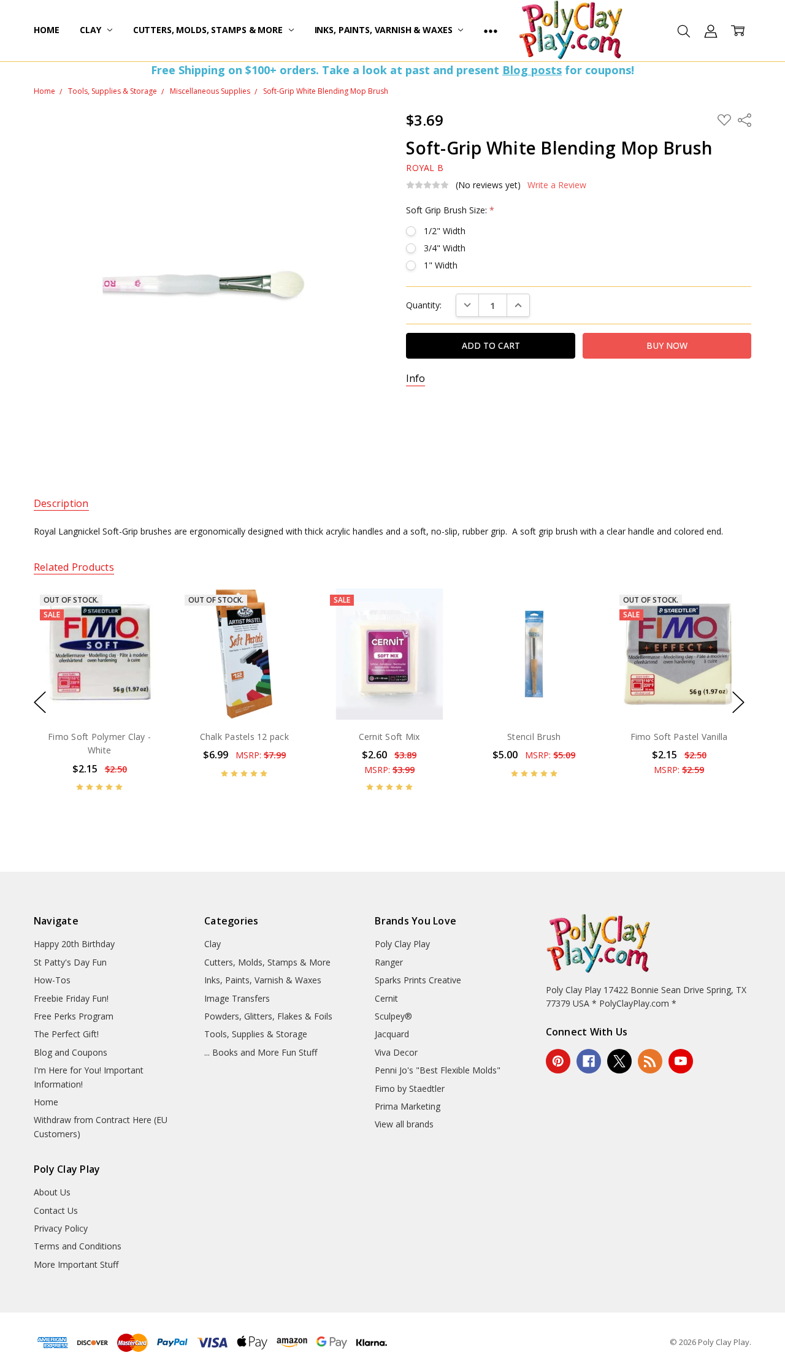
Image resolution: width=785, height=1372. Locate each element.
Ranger (389, 962)
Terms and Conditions (77, 1246)
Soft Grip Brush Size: (450, 210)
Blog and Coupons (70, 1052)
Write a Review (556, 185)
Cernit (386, 998)
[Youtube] (680, 1061)
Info (415, 378)
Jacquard (392, 1034)
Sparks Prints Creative (418, 980)
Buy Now (389, 693)
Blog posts (532, 70)
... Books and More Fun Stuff (260, 1052)
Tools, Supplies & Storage (255, 1034)
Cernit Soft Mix (389, 736)
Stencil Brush (534, 736)
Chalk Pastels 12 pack (244, 736)
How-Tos (52, 980)
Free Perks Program (73, 1016)
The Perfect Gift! (66, 1034)
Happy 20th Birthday (74, 944)
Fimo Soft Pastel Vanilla (678, 736)
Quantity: (424, 305)
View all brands (404, 1124)
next (738, 703)
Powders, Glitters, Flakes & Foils (268, 1016)
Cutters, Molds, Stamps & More (209, 30)
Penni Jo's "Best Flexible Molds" (437, 1070)
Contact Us (56, 1210)
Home (46, 30)
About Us (52, 1192)
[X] (619, 1061)
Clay (91, 30)
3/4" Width (444, 248)
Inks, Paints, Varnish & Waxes (385, 30)
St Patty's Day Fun (70, 962)
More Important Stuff (76, 1264)
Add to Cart (389, 667)
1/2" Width (444, 231)
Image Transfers (237, 998)
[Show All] (490, 30)
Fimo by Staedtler (410, 1088)
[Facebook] (588, 1061)
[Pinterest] (558, 1061)
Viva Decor (396, 1052)
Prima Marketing (407, 1106)
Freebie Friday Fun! (71, 998)
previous (40, 703)
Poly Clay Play (402, 944)
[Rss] (650, 1061)
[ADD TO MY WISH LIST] (143, 630)
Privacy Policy (61, 1228)
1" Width (441, 265)
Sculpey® (393, 1016)
